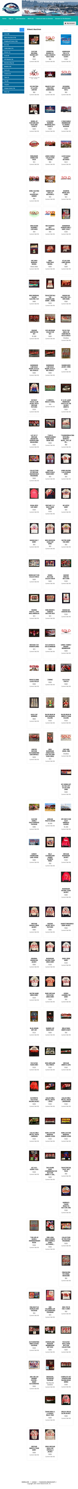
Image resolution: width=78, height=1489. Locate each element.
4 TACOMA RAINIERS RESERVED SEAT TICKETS (50, 123)
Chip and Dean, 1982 (66, 750)
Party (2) (6, 70)
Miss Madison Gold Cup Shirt (50, 541)
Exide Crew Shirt (66, 959)
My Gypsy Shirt (66, 506)
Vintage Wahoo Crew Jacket (34, 925)
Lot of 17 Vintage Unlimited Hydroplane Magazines (34, 438)
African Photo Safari (50, 820)
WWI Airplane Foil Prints (50, 1064)
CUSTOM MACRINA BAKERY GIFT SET (34, 53)
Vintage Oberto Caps (66, 1064)
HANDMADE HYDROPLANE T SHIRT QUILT (66, 227)
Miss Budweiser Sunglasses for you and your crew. (50, 752)
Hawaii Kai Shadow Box (66, 610)
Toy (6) (6, 81)
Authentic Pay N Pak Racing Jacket (34, 1099)
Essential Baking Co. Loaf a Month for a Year (50, 53)
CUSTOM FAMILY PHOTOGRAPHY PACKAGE (34, 821)
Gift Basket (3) (8, 59)
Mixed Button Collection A (34, 576)
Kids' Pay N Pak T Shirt (66, 1308)
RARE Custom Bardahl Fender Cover (50, 1134)
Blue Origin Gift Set (34, 1029)
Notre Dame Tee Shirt (66, 541)
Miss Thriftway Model (50, 262)
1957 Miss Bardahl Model (34, 262)
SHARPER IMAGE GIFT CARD (66, 192)
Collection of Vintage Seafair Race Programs (34, 473)
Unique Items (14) (9, 88)
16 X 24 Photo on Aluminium (50, 645)
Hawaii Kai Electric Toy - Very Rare (66, 297)
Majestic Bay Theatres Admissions (50, 88)
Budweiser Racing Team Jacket (66, 890)
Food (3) (6, 55)
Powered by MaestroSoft (47, 1482)
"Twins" (50, 679)
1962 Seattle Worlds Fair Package (34, 1308)
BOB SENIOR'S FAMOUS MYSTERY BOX (50, 611)
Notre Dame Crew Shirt (34, 994)
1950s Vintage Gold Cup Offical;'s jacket (50, 1448)
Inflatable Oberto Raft (66, 1029)
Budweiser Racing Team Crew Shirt (50, 960)
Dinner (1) (7, 52)
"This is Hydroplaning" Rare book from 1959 (50, 437)
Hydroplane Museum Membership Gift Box (50, 1344)
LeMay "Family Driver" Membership (66, 646)
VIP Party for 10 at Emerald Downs (66, 821)
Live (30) (6, 34)
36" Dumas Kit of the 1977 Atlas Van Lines (66, 786)
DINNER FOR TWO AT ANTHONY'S (50, 192)
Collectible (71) (8, 48)
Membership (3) (9, 63)
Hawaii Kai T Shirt (34, 541)
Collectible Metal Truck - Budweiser (66, 1099)
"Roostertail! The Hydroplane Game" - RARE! (50, 297)
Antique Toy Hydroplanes (34, 645)
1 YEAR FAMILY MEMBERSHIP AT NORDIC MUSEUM (66, 123)
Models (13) (7, 66)
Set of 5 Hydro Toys (34, 1168)
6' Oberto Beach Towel (50, 401)
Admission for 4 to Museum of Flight (66, 53)
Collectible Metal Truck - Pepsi (50, 1099)
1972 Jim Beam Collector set (50, 332)
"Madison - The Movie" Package (50, 1378)
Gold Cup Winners (34, 715)
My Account (71, 23)
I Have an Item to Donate (44, 18)
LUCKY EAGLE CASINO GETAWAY (66, 157)
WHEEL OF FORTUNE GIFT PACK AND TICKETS (34, 123)
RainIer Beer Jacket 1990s (66, 366)
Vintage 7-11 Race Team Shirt (50, 507)
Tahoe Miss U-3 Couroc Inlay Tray (50, 1413)
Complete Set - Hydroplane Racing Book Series (66, 1379)
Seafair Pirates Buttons (66, 576)
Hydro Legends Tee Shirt (66, 995)
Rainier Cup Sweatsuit (50, 1029)
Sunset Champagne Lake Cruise (34, 855)
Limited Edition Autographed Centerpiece (34, 751)
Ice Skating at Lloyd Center (34, 88)
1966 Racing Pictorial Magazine (66, 1273)
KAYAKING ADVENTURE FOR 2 (66, 88)
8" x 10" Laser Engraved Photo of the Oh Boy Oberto (66, 403)
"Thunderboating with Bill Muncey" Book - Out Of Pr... (67, 438)
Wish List (31, 18)
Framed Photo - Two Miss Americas (34, 611)
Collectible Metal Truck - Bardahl (34, 1134)
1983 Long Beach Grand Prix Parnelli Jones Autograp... (50, 1240)
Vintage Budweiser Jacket (66, 855)
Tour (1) (6, 77)
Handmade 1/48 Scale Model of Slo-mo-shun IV (34, 367)
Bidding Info (25, 1482)
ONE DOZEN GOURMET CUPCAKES (34, 227)
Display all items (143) (11, 41)
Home (4, 18)
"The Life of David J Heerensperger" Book (35, 1239)
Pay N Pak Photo (66, 680)
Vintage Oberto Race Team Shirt (50, 472)
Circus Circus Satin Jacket (66, 1412)
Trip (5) (6, 84)
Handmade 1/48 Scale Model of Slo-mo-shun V (50, 367)
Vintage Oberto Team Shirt (34, 1448)
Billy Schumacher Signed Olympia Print (50, 857)
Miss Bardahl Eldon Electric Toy (34, 297)
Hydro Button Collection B (50, 576)
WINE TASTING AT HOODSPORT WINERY (34, 193)
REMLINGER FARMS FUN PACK (34, 157)
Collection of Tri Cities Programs (66, 1239)
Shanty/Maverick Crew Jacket (67, 924)
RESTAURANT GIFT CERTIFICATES (50, 227)
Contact (34, 1482)
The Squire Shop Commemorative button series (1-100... (51, 1171)
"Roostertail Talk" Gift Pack (66, 1169)
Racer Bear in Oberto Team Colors (66, 716)
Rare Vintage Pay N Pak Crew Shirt (50, 995)
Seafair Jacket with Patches (50, 925)
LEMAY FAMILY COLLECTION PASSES (50, 157)
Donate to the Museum (63, 18)
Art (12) (6, 45)
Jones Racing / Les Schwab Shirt (66, 472)
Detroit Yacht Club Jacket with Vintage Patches (34, 403)
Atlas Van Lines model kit (66, 262)
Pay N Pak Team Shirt (34, 1064)
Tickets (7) (7, 74)
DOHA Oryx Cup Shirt (34, 506)
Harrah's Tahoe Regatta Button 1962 (66, 1204)
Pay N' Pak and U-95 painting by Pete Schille (66, 332)
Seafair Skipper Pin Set (34, 332)
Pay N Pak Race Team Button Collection (66, 1344)
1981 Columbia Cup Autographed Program (50, 1309)
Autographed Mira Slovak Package (34, 1343)
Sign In (11, 18)
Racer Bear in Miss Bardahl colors (50, 716)
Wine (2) (6, 92)
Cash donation (20, 18)
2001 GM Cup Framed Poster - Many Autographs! (34, 1380)
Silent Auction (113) (10, 37)
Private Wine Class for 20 (34, 680)
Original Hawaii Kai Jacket (34, 960)
